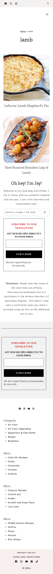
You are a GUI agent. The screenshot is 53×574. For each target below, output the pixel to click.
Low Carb (13, 506)
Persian (12, 535)
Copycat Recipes (17, 490)
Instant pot (14, 494)
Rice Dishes (14, 539)
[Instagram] (16, 3)
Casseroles (14, 465)
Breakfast (13, 441)
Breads (12, 437)
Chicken (12, 469)
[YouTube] (26, 561)
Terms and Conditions (26, 557)
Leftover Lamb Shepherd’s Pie (26, 106)
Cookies (12, 473)
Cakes (11, 461)
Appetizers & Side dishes (22, 432)
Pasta (11, 531)
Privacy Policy (26, 553)
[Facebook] (5, 3)
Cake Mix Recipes (18, 457)
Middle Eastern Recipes (21, 523)
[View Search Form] (48, 3)
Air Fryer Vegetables (19, 428)
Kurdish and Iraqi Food (21, 502)
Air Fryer (13, 424)
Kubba (11, 498)
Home (23, 31)
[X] (11, 3)
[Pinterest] (31, 561)
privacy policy (37, 381)
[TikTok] (37, 561)
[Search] (44, 212)
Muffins (12, 527)
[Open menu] (47, 14)
